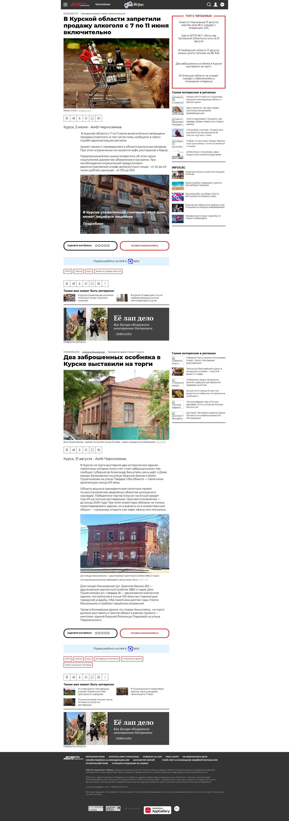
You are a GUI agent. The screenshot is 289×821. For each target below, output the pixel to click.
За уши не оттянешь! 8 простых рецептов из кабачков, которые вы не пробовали (205, 393)
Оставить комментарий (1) (144, 246)
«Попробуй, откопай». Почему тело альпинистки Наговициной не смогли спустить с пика (204, 132)
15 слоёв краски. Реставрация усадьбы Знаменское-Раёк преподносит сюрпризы (93, 691)
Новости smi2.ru (75, 342)
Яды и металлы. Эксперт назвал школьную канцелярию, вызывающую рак (202, 110)
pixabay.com (84, 110)
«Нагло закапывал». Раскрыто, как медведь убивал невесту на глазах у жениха (205, 121)
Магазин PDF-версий (144, 760)
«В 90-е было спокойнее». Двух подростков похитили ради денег (204, 153)
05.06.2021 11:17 (71, 13)
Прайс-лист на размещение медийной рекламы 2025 (190, 760)
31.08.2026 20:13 (71, 352)
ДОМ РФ (161, 442)
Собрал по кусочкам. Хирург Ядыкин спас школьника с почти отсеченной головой (205, 143)
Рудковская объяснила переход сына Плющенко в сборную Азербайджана (204, 206)
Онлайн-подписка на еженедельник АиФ (107, 760)
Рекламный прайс (95, 757)
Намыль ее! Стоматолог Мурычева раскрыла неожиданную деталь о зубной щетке (204, 99)
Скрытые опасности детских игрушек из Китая (204, 173)
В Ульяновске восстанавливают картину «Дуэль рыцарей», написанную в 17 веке (147, 691)
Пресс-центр (172, 757)
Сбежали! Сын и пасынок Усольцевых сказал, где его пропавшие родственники (205, 360)
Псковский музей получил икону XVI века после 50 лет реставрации (95, 702)
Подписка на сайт (152, 757)
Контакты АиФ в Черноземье (124, 757)
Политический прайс (97, 763)
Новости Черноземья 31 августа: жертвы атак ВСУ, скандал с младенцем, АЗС (198, 25)
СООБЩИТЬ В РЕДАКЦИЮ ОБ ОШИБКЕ (130, 763)
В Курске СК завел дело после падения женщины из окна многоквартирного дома (146, 298)
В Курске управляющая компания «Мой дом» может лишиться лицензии (124, 214)
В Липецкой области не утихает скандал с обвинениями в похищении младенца (198, 78)
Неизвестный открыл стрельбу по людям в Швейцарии (203, 217)
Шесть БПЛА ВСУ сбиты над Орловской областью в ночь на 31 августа (198, 38)
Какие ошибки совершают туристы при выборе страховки (203, 184)
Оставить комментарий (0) (144, 633)
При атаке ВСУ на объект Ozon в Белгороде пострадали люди (202, 195)
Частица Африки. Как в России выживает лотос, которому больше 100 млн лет (204, 404)
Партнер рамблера (132, 808)
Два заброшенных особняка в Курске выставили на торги (199, 65)
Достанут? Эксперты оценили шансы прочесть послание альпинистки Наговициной (205, 415)
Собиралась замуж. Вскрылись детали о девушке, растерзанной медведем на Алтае (203, 382)
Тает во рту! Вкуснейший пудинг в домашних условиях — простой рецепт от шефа (204, 371)
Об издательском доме (194, 757)
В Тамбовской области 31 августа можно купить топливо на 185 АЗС (199, 52)
